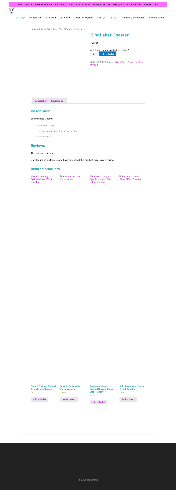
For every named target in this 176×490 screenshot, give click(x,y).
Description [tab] (41, 101)
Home (34, 29)
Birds (61, 29)
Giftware (42, 29)
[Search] (12, 24)
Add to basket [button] (39, 399)
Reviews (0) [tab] (57, 101)
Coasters (52, 29)
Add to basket (107, 53)
